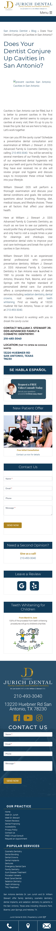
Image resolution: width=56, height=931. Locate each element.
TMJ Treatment (12, 887)
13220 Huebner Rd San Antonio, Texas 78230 (18, 355)
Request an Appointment (16, 839)
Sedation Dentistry (13, 881)
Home (7, 812)
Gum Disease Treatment (15, 872)
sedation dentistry (34, 294)
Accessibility (10, 827)
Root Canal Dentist (13, 878)
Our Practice (19, 806)
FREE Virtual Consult (14, 836)
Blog (33, 30)
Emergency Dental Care (15, 866)
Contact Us (10, 833)
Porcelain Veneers (13, 875)
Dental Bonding (12, 854)
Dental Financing (12, 824)
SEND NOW (13, 525)
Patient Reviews (12, 821)
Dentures (9, 863)
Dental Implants (12, 860)
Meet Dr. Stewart (12, 818)
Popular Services (23, 846)
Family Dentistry (12, 869)
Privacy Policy (11, 830)
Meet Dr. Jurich (11, 815)
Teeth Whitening (12, 884)
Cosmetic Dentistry (13, 851)
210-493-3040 (19, 152)
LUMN (40, 917)
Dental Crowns (11, 857)
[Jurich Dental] (33, 6)
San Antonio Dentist (16, 30)
